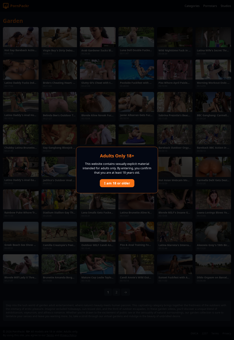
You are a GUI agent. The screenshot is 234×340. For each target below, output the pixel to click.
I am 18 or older (117, 183)
